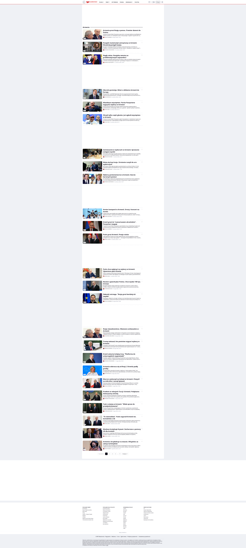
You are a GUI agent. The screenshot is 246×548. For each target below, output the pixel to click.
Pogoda (122, 2)
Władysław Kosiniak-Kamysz (108, 521)
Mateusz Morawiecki (106, 510)
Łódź (124, 514)
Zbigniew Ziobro (106, 512)
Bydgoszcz (125, 519)
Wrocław (124, 511)
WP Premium (115, 2)
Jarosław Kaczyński (106, 508)
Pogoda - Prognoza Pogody (87, 514)
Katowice (124, 525)
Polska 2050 (146, 518)
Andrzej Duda (105, 514)
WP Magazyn (85, 508)
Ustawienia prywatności (144, 536)
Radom (124, 524)
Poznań (124, 517)
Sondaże (84, 517)
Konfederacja (146, 514)
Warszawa (125, 510)
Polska (101, 2)
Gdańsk (124, 518)
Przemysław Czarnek (106, 511)
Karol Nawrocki (105, 524)
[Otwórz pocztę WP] (149, 2)
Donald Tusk (105, 515)
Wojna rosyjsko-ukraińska (87, 510)
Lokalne (124, 508)
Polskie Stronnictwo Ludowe (148, 512)
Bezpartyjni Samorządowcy (148, 519)
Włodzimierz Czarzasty (107, 519)
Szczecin (124, 515)
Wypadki (84, 515)
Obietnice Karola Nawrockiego (88, 518)
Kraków (124, 512)
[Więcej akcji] (142, 30)
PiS (144, 508)
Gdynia (124, 522)
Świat (107, 2)
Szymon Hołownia (106, 517)
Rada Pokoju (85, 511)
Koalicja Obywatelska (147, 510)
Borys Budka (105, 518)
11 (119, 453)
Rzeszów (124, 526)
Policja (84, 512)
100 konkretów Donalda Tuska (88, 519)
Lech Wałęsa (105, 522)
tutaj (107, 545)
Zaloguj (158, 2)
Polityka (137, 2)
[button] (153, 2)
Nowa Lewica (146, 517)
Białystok (124, 521)
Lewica (145, 515)
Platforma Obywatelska (148, 511)
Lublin (124, 528)
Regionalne (129, 2)
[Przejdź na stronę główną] (84, 3)
